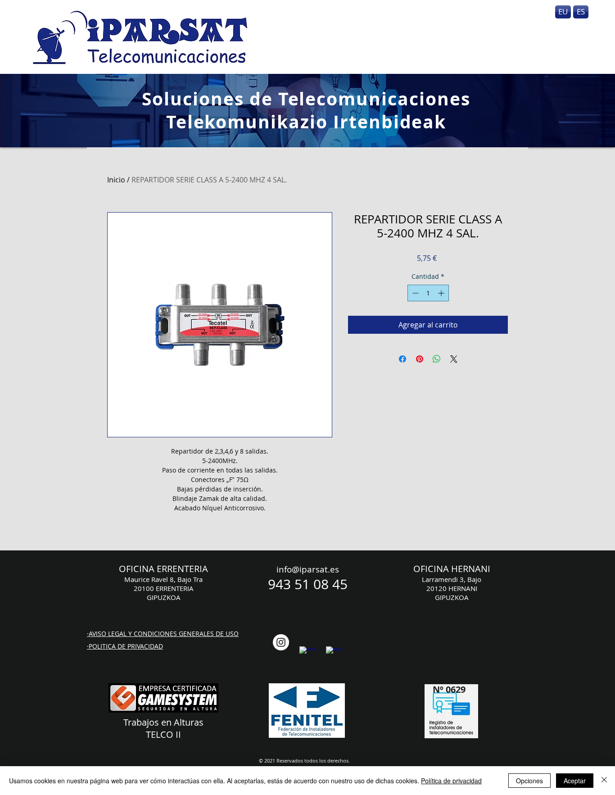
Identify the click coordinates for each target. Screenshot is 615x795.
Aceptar (575, 780)
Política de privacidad (451, 780)
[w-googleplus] (334, 654)
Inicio (116, 180)
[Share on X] (453, 359)
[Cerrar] (604, 780)
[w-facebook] (307, 654)
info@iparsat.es (307, 569)
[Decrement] (414, 293)
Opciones (529, 780)
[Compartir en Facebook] (402, 359)
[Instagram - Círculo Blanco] (281, 642)
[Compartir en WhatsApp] (436, 359)
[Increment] (442, 293)
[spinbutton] (428, 293)
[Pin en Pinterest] (419, 359)
